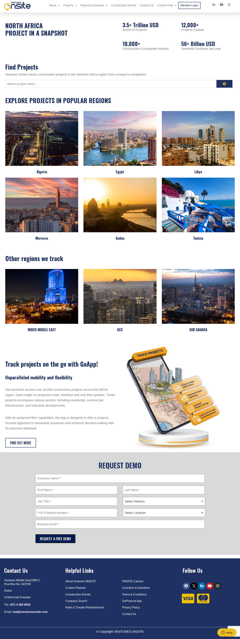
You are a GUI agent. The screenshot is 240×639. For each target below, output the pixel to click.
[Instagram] (217, 585)
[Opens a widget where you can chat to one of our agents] (226, 632)
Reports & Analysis (92, 5)
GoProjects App (132, 600)
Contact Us (147, 5)
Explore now (41, 248)
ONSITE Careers (132, 581)
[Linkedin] (201, 585)
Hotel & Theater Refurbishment (84, 607)
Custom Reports (75, 587)
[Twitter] (193, 585)
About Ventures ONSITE (80, 581)
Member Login (189, 5)
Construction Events (123, 5)
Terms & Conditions (134, 594)
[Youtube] (209, 585)
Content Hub (165, 5)
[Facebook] (186, 585)
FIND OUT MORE (20, 442)
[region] (45, 613)
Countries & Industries (136, 587)
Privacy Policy (131, 607)
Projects (68, 5)
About (52, 5)
